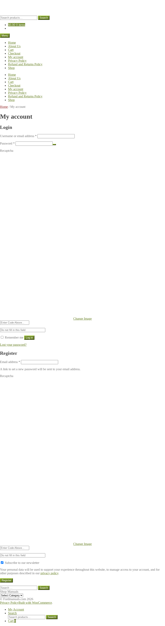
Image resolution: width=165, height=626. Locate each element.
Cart (10, 50)
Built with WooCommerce (35, 602)
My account (15, 57)
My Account (16, 609)
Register (6, 580)
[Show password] (54, 144)
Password (7, 143)
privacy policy (49, 573)
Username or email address (18, 136)
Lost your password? (13, 344)
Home (12, 42)
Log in (29, 337)
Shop (11, 68)
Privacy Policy (17, 60)
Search (44, 17)
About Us (14, 46)
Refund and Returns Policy (25, 64)
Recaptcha (6, 150)
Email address (10, 362)
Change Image (82, 318)
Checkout (14, 53)
